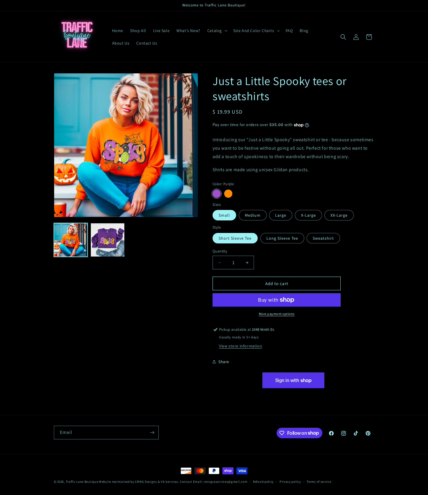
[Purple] (217, 194)
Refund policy (263, 481)
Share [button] (223, 361)
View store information (240, 346)
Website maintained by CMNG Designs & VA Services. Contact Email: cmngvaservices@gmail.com (173, 482)
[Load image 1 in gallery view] (71, 240)
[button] (217, 30)
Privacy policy (290, 481)
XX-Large (339, 215)
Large (280, 215)
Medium (253, 215)
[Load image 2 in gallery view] (107, 240)
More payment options (277, 314)
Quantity (220, 251)
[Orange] (228, 194)
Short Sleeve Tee (235, 238)
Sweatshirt (323, 238)
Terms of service (319, 481)
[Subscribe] (152, 432)
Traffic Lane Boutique (82, 482)
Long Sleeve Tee (282, 238)
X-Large (308, 215)
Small (224, 215)
